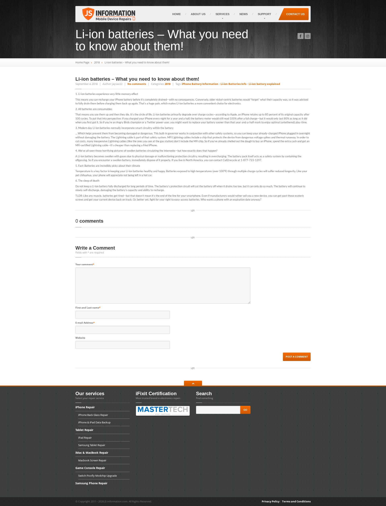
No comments (136, 84)
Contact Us (295, 14)
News (243, 14)
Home (176, 14)
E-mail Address (85, 322)
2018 (97, 62)
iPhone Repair (85, 407)
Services (222, 14)
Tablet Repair (84, 430)
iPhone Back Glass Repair (93, 415)
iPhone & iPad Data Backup (94, 422)
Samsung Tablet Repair (91, 445)
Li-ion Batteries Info (233, 84)
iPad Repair (85, 437)
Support (264, 14)
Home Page (82, 62)
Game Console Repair (90, 468)
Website (80, 337)
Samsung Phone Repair (91, 483)
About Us (198, 14)
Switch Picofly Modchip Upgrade (97, 475)
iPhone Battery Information (200, 84)
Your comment (84, 264)
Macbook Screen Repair (92, 460)
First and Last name (88, 307)
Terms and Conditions (296, 501)
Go (245, 409)
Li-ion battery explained (264, 84)
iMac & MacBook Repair (91, 453)
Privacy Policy (270, 501)
